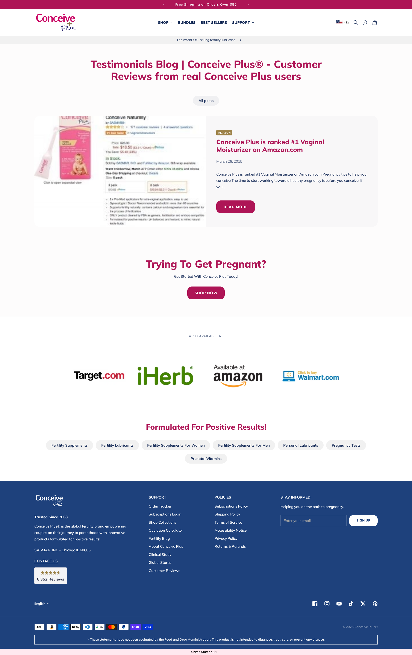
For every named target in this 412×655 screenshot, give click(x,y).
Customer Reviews (164, 570)
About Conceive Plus (166, 546)
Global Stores (160, 562)
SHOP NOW (206, 293)
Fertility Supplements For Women (176, 445)
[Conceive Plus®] (55, 22)
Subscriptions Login (165, 514)
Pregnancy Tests (346, 445)
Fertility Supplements (70, 445)
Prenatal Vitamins (206, 458)
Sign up (363, 520)
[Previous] (163, 4)
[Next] (248, 4)
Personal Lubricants (300, 445)
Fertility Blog (159, 538)
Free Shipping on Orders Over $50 (206, 4)
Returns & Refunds (230, 546)
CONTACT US (46, 561)
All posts (206, 100)
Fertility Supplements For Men (244, 445)
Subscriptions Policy (231, 506)
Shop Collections (162, 522)
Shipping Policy (227, 514)
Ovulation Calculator (166, 530)
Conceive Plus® (366, 627)
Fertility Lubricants (117, 445)
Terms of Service (228, 522)
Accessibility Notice (231, 530)
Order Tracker (160, 506)
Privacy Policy (226, 538)
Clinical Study (160, 554)
